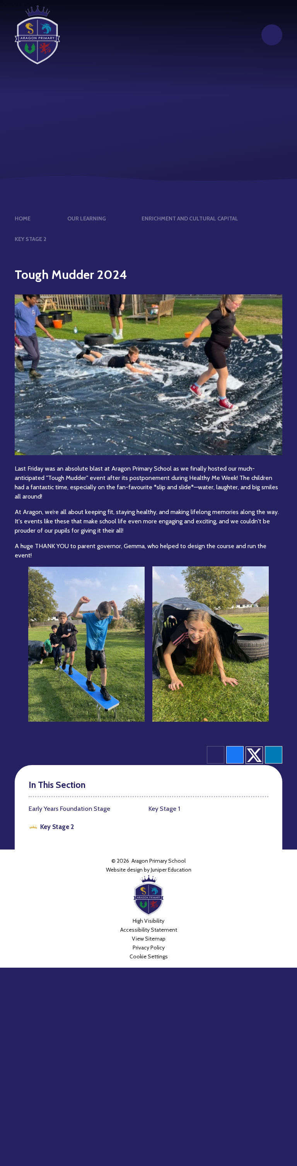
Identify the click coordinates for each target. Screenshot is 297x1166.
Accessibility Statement (148, 929)
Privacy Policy (149, 947)
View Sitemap (149, 938)
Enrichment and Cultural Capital (190, 218)
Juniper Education (171, 869)
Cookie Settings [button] (149, 956)
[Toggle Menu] (271, 34)
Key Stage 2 (30, 239)
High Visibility (148, 920)
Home (23, 218)
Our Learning (86, 218)
